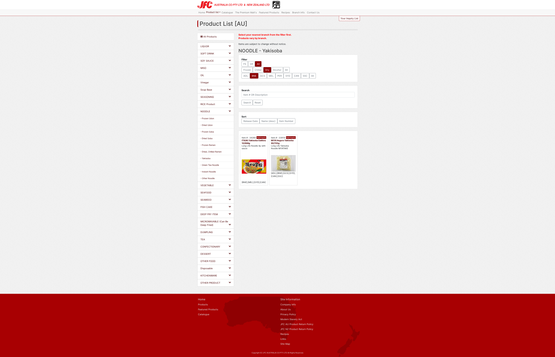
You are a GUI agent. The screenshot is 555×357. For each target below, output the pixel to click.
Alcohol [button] (277, 69)
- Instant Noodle (208, 171)
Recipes (285, 12)
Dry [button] (267, 69)
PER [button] (279, 75)
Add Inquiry (261, 137)
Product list (212, 12)
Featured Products (269, 12)
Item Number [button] (286, 121)
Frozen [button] (247, 69)
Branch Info (298, 12)
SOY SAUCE (207, 60)
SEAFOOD (205, 192)
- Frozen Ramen (207, 145)
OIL (202, 75)
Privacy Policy (288, 314)
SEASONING (207, 96)
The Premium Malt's (246, 12)
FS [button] (244, 63)
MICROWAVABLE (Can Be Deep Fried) (214, 223)
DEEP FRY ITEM (209, 214)
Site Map (285, 343)
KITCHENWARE (208, 275)
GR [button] (251, 63)
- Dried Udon (206, 125)
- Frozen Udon (207, 118)
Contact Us (313, 12)
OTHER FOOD (207, 261)
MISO (203, 68)
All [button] (258, 63)
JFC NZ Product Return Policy (296, 329)
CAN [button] (296, 75)
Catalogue (227, 12)
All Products (210, 36)
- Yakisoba (205, 158)
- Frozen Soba (207, 131)
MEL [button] (271, 75)
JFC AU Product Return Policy (296, 324)
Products (203, 304)
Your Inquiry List (349, 18)
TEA (202, 239)
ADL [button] (245, 75)
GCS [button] (262, 75)
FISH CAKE (206, 207)
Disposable (206, 268)
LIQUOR (204, 46)
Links (283, 338)
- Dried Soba (206, 138)
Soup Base (206, 89)
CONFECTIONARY (210, 246)
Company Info (288, 304)
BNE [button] (254, 75)
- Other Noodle (207, 178)
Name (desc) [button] (268, 121)
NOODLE (205, 111)
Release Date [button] (250, 121)
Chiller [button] (258, 69)
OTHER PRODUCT (210, 282)
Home (201, 12)
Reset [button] (258, 102)
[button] (247, 102)
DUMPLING (206, 232)
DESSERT (205, 253)
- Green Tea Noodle (209, 165)
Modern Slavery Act (291, 319)
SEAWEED (206, 199)
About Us (285, 309)
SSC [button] (305, 75)
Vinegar (204, 82)
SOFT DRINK (207, 53)
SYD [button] (287, 75)
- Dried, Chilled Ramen (211, 151)
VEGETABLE (207, 185)
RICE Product (207, 104)
